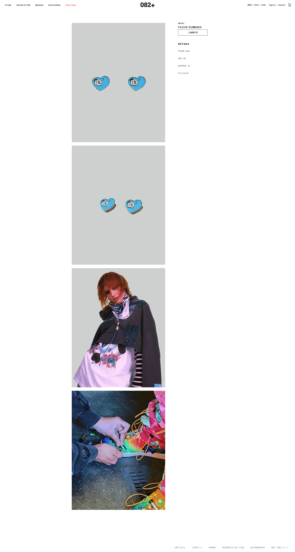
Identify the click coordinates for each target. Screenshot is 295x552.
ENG (256, 5)
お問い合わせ (179, 547)
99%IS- (181, 23)
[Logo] (147, 5)
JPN (249, 5)
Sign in (272, 5)
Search (281, 5)
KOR (264, 5)
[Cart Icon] (289, 5)
